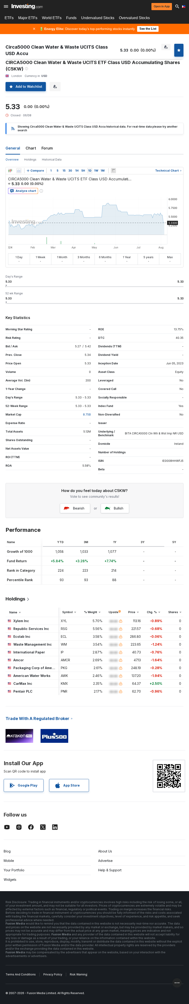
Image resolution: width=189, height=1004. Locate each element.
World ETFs (52, 18)
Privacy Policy (52, 974)
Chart (31, 148)
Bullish (118, 508)
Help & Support (109, 870)
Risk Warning (78, 974)
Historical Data (52, 159)
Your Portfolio (14, 870)
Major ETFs (27, 18)
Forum (47, 148)
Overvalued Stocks (134, 18)
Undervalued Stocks (97, 18)
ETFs (9, 18)
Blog (7, 851)
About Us (105, 851)
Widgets (10, 879)
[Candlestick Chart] (10, 170)
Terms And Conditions (21, 974)
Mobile (9, 861)
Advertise (105, 861)
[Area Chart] (18, 170)
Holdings (30, 159)
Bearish (78, 508)
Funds (71, 18)
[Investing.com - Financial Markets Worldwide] (27, 6)
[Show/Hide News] (113, 170)
